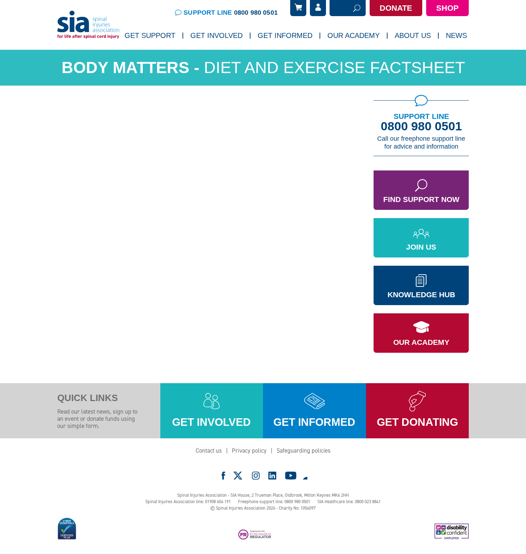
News (456, 35)
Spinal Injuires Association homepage (88, 25)
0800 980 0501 (421, 126)
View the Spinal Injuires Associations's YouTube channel (291, 475)
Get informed (314, 422)
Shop (447, 8)
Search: (339, 8)
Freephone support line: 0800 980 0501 (274, 501)
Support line (231, 12)
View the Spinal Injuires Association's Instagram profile (255, 475)
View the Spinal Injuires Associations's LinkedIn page (272, 475)
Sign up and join (213, 55)
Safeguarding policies (304, 450)
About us (413, 35)
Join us (421, 247)
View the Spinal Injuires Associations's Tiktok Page (305, 475)
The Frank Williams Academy (365, 55)
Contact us (209, 450)
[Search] (357, 8)
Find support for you (153, 55)
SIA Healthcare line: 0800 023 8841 (349, 501)
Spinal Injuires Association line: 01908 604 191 (188, 501)
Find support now (421, 199)
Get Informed (285, 35)
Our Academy (421, 342)
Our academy (353, 35)
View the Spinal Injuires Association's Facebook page (223, 475)
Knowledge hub (421, 294)
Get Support (150, 35)
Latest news (403, 55)
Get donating (417, 422)
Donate (396, 8)
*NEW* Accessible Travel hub (295, 55)
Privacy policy (249, 450)
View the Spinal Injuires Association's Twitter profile (238, 475)
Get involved (211, 422)
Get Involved (216, 35)
